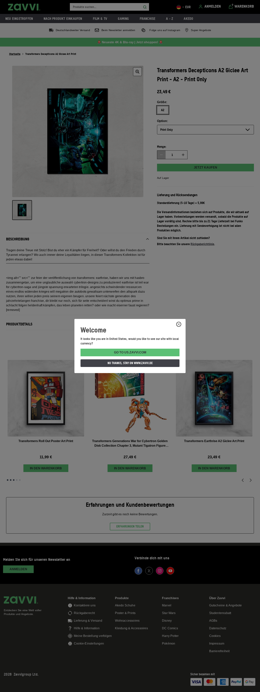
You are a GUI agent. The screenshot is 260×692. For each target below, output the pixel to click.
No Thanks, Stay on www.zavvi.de (130, 363)
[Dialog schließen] (178, 324)
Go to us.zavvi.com (130, 352)
